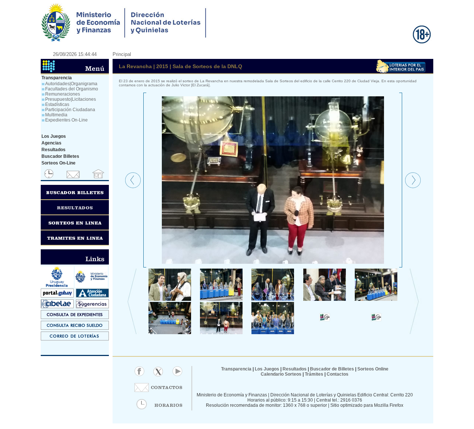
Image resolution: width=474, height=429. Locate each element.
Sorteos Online (372, 369)
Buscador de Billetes (332, 369)
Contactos (337, 374)
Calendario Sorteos (281, 374)
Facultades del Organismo (71, 89)
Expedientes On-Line (66, 120)
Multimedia (56, 114)
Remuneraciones (62, 94)
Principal (122, 54)
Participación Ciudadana (70, 109)
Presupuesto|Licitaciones (70, 99)
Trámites (313, 374)
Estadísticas (57, 104)
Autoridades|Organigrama (71, 83)
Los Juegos (267, 369)
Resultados (295, 369)
